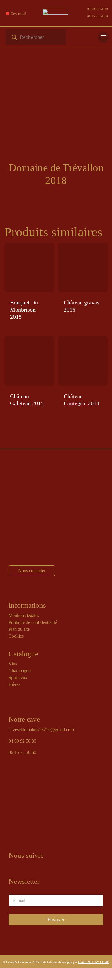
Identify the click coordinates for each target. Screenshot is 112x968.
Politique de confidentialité (33, 622)
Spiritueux (18, 677)
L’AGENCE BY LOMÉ (93, 962)
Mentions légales (24, 615)
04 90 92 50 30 (97, 9)
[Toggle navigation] (103, 37)
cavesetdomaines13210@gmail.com (41, 729)
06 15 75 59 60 (97, 16)
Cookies (16, 636)
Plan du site (19, 629)
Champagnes (20, 670)
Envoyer (56, 919)
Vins (13, 663)
